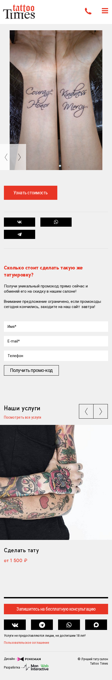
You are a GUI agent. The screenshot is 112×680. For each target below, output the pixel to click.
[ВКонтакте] (19, 222)
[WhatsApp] (56, 222)
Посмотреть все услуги (22, 418)
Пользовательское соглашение (26, 643)
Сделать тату (21, 550)
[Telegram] (19, 234)
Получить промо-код (31, 370)
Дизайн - (10, 659)
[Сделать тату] (56, 482)
